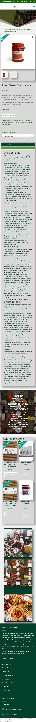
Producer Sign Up (7, 675)
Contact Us (5, 704)
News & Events (6, 664)
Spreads (21, 29)
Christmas (12, 120)
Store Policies (8, 145)
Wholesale (5, 668)
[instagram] (34, 1)
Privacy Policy (6, 690)
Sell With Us (5, 671)
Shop (9, 29)
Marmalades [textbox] (17, 136)
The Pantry (15, 29)
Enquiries (7, 148)
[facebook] (30, 1)
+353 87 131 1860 (23, 1)
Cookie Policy (6, 686)
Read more (10, 474)
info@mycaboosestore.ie (9, 1)
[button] (32, 37)
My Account (5, 679)
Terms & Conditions (8, 683)
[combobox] (18, 135)
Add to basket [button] (26, 515)
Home (5, 29)
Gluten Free (19, 120)
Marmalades (27, 29)
